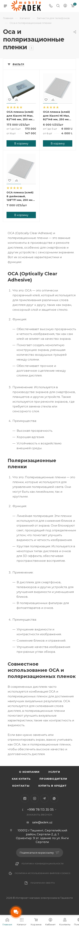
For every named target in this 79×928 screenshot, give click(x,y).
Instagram (34, 798)
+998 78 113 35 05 (40, 809)
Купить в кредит (52, 785)
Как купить (21, 778)
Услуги (54, 771)
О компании (29, 771)
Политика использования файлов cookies (42, 873)
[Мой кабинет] (65, 6)
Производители (53, 778)
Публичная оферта (42, 883)
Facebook (25, 798)
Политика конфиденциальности (42, 863)
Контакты (20, 785)
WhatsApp (54, 798)
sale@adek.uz (42, 822)
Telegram (44, 798)
